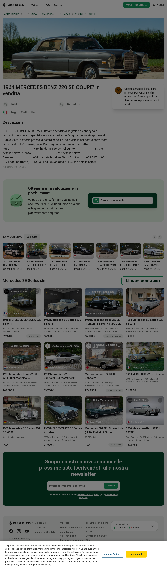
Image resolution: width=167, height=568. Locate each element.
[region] (83, 554)
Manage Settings (113, 554)
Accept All (136, 554)
